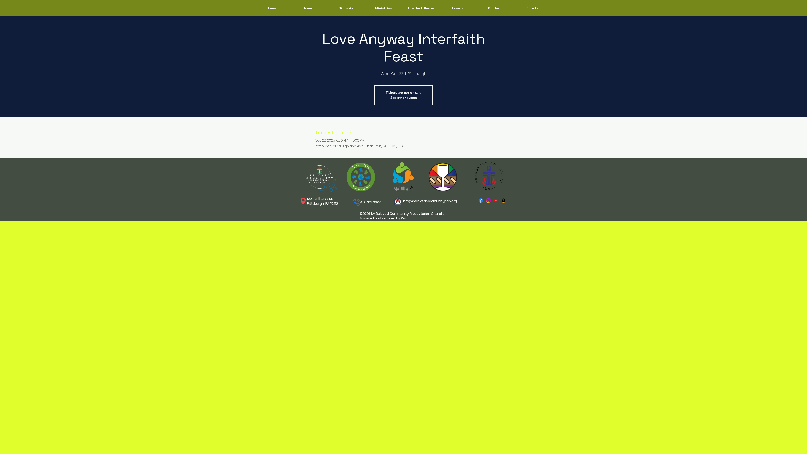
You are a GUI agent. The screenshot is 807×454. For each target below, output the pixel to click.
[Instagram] (488, 200)
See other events (403, 98)
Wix (404, 218)
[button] (383, 8)
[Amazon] (503, 200)
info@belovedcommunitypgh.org (430, 201)
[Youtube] (496, 200)
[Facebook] (481, 200)
